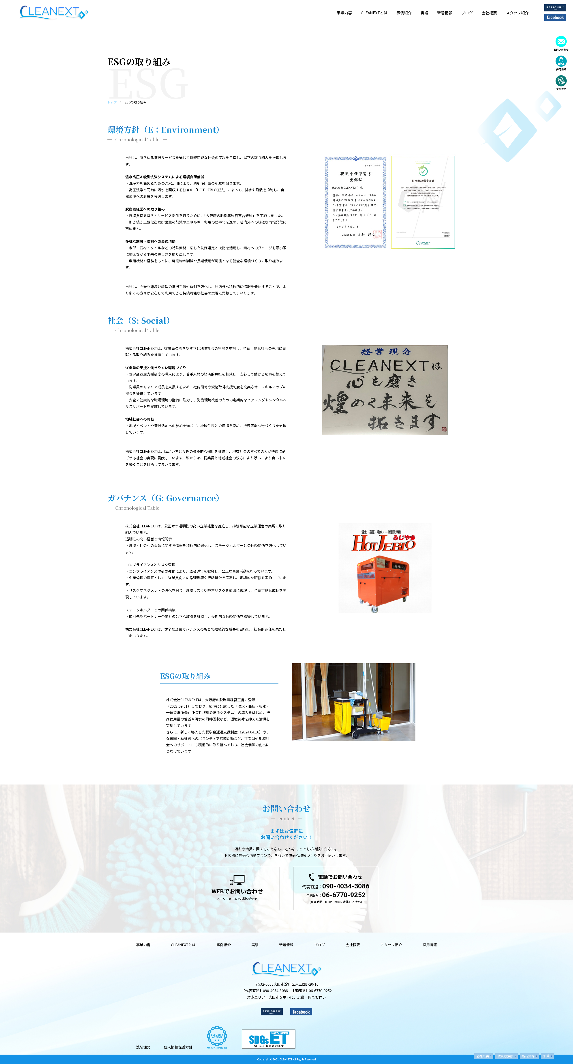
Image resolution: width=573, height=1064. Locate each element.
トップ (112, 102)
